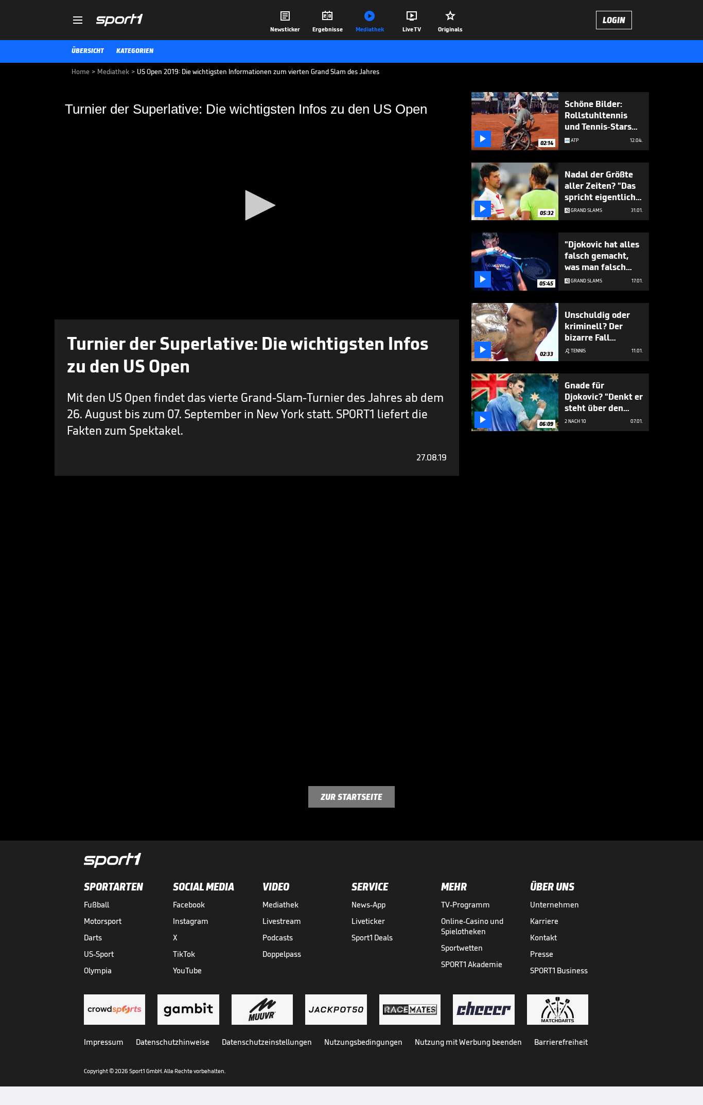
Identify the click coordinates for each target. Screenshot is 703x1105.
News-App (368, 905)
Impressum (104, 1042)
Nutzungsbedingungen (363, 1042)
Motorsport (102, 921)
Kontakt (543, 937)
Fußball (96, 905)
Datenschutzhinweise (172, 1042)
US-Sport (99, 954)
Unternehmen (554, 905)
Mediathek (280, 905)
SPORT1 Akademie (471, 964)
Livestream (281, 921)
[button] (256, 205)
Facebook (189, 905)
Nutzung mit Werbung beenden (468, 1042)
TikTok (184, 954)
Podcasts (277, 937)
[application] (257, 205)
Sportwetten (462, 948)
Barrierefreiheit (561, 1042)
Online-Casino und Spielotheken (472, 926)
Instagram (190, 921)
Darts (93, 937)
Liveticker (368, 921)
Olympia (98, 970)
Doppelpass (281, 954)
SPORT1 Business (559, 970)
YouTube (187, 970)
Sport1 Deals (372, 937)
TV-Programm (465, 905)
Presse (541, 954)
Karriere (544, 921)
